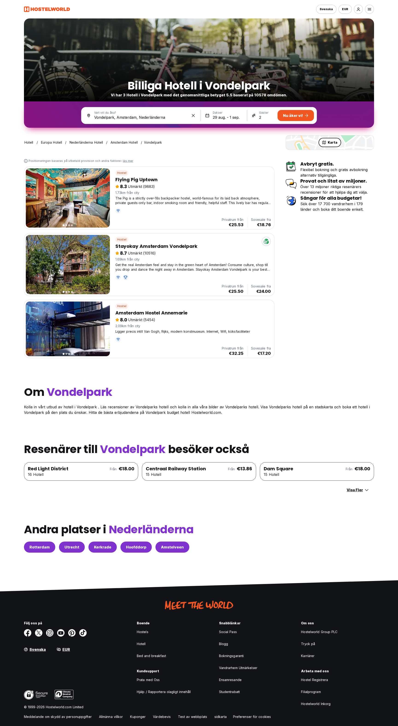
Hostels (142, 632)
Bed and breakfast (151, 656)
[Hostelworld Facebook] (27, 633)
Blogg (223, 644)
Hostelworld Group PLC (319, 632)
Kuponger (138, 717)
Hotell (141, 644)
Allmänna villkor (111, 717)
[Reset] (193, 115)
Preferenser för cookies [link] (252, 717)
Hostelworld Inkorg (316, 704)
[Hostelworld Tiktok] (83, 633)
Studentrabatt (229, 692)
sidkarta (220, 717)
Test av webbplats (192, 717)
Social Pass (228, 632)
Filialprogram (311, 692)
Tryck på (308, 644)
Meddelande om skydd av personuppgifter (58, 717)
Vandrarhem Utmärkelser (238, 668)
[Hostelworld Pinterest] (72, 633)
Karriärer (307, 656)
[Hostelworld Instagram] (49, 633)
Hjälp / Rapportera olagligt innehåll (164, 692)
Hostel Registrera (314, 680)
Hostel (121, 173)
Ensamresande (230, 680)
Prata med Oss (148, 680)
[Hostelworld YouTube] (60, 633)
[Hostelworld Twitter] (38, 633)
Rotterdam (39, 547)
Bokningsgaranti (231, 656)
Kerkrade (102, 547)
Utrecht (71, 547)
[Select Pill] (358, 9)
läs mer (128, 161)
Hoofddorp (136, 547)
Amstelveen (172, 547)
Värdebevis (162, 717)
